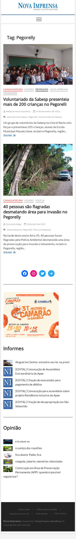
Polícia (39, 200)
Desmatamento (14, 229)
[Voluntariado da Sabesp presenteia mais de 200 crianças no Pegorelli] (38, 64)
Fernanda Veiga (13, 224)
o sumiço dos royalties (28, 448)
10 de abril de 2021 (36, 224)
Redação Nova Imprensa (17, 111)
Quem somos (24, 509)
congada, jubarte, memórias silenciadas (39, 461)
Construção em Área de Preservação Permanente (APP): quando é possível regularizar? (32, 472)
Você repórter (42, 513)
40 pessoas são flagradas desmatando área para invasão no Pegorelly (35, 212)
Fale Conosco (60, 513)
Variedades (10, 93)
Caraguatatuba (13, 89)
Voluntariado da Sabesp (50, 117)
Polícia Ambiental (42, 229)
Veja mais (13, 135)
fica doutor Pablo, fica (28, 454)
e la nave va (22, 441)
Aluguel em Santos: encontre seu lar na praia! (42, 362)
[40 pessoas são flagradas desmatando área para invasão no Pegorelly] (38, 170)
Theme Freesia (42, 521)
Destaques (41, 89)
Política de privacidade (47, 509)
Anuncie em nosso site (19, 513)
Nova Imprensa (59, 89)
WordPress (55, 521)
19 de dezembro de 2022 (47, 111)
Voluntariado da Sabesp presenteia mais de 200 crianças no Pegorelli (36, 101)
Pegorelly (33, 117)
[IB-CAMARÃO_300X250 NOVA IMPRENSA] (31, 294)
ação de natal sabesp (17, 117)
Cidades (29, 89)
